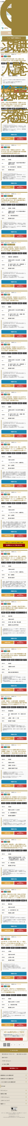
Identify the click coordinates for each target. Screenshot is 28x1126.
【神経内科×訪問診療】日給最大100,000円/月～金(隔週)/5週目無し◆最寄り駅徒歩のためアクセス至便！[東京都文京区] (13, 248)
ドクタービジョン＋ (6, 1061)
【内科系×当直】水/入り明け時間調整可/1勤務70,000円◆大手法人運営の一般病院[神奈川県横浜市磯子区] (13, 655)
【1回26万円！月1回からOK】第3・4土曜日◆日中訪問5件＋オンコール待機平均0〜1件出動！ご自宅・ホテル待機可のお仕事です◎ (13, 498)
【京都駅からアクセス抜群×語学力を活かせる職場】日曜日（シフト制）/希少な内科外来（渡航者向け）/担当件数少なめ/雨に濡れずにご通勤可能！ (14, 751)
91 (19, 1044)
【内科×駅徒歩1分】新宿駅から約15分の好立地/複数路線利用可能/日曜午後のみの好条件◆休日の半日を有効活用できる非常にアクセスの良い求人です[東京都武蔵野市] (14, 798)
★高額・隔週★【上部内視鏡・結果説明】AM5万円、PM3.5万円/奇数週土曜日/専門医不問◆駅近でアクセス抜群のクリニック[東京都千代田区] (14, 702)
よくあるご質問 (5, 1064)
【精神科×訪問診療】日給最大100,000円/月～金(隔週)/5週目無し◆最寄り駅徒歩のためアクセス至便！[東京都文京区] (13, 298)
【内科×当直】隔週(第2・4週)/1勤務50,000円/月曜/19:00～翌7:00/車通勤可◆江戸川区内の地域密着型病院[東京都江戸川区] (13, 846)
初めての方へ (5, 1057)
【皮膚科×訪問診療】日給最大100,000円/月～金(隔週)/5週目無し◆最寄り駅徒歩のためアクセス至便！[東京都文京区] (13, 398)
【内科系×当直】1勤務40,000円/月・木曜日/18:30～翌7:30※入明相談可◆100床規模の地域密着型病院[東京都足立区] (13, 151)
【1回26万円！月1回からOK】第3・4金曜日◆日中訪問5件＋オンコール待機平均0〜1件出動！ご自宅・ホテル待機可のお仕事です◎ (13, 558)
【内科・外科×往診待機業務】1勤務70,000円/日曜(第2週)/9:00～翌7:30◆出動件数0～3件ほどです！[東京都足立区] (13, 200)
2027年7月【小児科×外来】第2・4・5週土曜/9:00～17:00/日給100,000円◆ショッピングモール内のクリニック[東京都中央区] (14, 943)
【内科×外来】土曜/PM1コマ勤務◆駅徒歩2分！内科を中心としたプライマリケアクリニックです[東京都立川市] (14, 990)
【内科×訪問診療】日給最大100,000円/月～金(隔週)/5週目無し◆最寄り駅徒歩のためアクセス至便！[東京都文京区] (13, 348)
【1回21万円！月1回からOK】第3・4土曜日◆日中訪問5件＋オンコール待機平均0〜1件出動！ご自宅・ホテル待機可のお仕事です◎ (13, 448)
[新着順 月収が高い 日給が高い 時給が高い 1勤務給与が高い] (23, 46)
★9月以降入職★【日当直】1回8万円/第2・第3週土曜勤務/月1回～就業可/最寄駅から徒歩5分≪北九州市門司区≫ (14, 608)
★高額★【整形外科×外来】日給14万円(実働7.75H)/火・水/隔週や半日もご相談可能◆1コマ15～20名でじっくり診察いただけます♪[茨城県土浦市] (14, 896)
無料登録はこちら (14, 1068)
